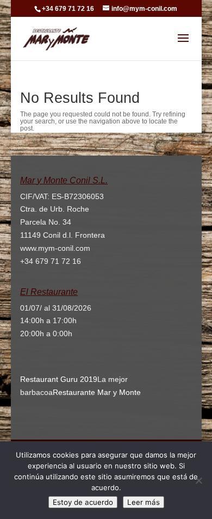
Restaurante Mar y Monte (97, 392)
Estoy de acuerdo (83, 502)
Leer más (143, 502)
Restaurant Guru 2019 (58, 379)
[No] (198, 480)
